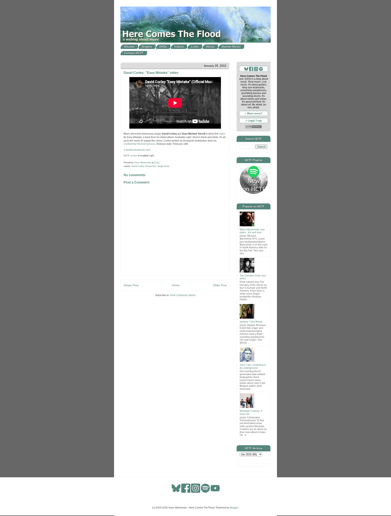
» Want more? (253, 113)
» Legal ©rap (254, 120)
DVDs (163, 46)
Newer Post (131, 285)
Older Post (220, 285)
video (222, 133)
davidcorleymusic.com (138, 149)
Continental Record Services (139, 144)
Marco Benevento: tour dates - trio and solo (252, 231)
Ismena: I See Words (251, 321)
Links (195, 46)
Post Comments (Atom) (183, 295)
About (210, 46)
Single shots (163, 166)
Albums (129, 46)
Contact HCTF (134, 53)
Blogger (234, 507)
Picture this (150, 166)
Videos (179, 46)
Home (176, 285)
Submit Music (231, 46)
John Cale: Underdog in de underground (253, 366)
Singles (147, 46)
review (133, 155)
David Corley (137, 166)
